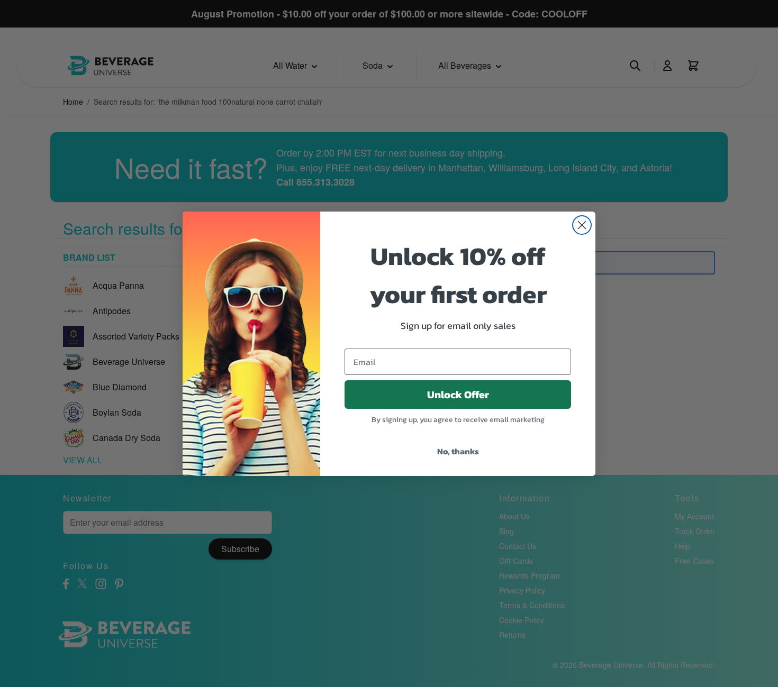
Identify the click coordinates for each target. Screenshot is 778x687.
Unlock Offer (458, 394)
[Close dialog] (582, 225)
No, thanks (458, 451)
